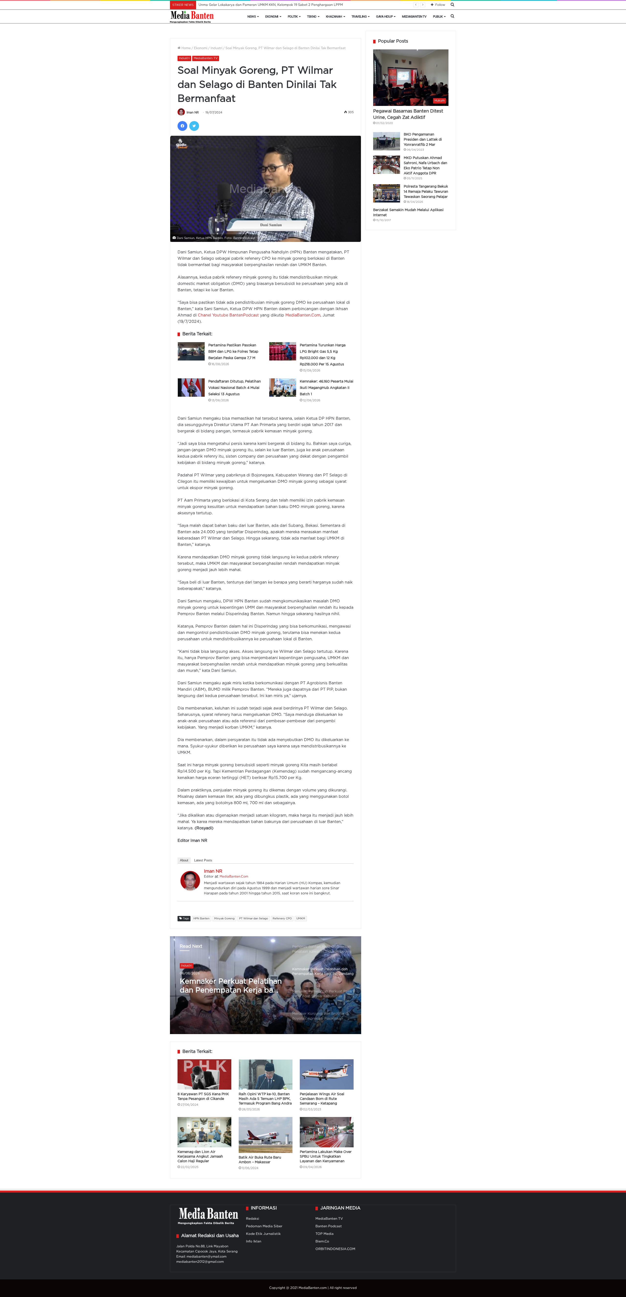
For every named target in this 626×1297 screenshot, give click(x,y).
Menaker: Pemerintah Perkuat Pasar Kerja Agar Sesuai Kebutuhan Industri (227, 986)
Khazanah (334, 16)
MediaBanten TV (414, 16)
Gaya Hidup (384, 16)
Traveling (359, 16)
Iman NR (193, 112)
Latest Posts (203, 860)
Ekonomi (271, 16)
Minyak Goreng (224, 918)
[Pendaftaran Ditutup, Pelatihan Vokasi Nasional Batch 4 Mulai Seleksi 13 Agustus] (191, 387)
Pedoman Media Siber (264, 1226)
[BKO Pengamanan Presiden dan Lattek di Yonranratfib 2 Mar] (386, 141)
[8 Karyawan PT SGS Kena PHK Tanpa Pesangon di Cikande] (204, 1074)
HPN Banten (201, 918)
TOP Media (324, 1233)
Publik (438, 16)
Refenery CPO (282, 918)
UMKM (300, 918)
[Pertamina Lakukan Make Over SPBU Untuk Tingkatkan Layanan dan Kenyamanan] (327, 1132)
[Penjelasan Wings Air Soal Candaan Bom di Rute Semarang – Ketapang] (327, 1074)
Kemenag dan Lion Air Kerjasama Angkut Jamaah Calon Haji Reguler (200, 1156)
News (251, 16)
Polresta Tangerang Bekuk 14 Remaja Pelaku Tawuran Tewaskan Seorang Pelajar (426, 191)
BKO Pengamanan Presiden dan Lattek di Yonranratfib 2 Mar (423, 139)
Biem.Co (322, 1241)
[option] (265, 985)
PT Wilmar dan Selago (253, 918)
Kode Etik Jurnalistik (263, 1233)
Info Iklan (253, 1241)
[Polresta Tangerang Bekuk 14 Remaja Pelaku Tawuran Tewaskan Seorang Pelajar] (386, 193)
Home (185, 48)
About (184, 860)
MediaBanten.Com (302, 315)
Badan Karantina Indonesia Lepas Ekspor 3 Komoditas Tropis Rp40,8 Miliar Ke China (265, 5)
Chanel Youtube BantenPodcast (228, 315)
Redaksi (252, 1218)
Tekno (311, 16)
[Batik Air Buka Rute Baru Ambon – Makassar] (265, 1135)
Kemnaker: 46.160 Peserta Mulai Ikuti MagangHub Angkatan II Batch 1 (326, 388)
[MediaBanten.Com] (192, 16)
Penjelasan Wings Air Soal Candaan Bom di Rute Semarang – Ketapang (322, 1099)
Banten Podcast (328, 1226)
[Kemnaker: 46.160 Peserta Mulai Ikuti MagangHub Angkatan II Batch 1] (282, 387)
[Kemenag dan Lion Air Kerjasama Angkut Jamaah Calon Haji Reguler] (204, 1132)
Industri (216, 48)
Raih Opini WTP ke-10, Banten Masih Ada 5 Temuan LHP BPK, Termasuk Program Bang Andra (265, 1099)
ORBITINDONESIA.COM (335, 1249)
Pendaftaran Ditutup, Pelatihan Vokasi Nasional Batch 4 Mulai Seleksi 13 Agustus (234, 388)
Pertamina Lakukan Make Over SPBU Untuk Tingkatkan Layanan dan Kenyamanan (326, 1156)
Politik (293, 16)
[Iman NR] (190, 889)
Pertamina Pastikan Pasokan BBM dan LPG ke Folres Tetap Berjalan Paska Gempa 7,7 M (233, 352)
